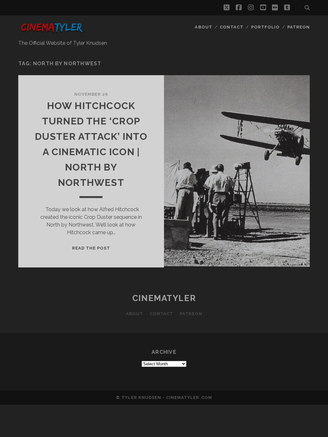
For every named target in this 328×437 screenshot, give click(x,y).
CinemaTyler (164, 298)
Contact (231, 27)
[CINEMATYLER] (51, 33)
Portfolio (265, 27)
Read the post (91, 248)
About (203, 27)
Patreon (298, 27)
